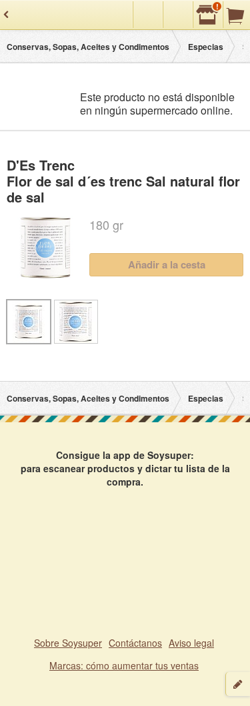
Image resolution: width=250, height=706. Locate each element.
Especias (205, 47)
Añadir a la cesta (166, 264)
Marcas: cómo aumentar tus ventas (124, 665)
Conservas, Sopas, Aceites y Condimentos (88, 47)
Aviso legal (191, 642)
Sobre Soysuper (68, 642)
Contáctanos (135, 642)
